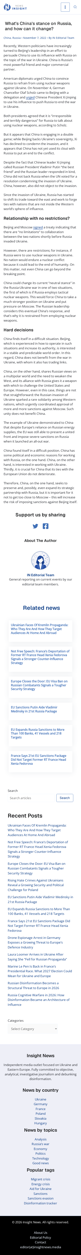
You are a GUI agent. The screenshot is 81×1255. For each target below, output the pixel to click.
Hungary (40, 1123)
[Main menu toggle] (65, 7)
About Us (40, 1232)
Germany (40, 1104)
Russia (16, 38)
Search (13, 790)
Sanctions (40, 1193)
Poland (41, 1113)
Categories (16, 1020)
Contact (40, 1242)
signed (38, 227)
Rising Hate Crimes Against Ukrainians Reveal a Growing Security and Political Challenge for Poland (36, 885)
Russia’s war (40, 1144)
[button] (75, 7)
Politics (40, 1153)
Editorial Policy (40, 1237)
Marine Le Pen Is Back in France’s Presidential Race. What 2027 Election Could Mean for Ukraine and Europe (40, 971)
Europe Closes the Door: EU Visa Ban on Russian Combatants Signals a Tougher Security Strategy (39, 685)
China (7, 38)
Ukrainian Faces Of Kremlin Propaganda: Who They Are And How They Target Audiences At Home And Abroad (39, 629)
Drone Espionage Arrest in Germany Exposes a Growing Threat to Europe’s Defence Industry (35, 942)
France (41, 1109)
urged (30, 97)
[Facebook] (45, 526)
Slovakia (40, 1118)
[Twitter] (35, 526)
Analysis (41, 1139)
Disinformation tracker (40, 1203)
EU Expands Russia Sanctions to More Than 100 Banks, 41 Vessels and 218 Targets (37, 734)
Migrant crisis (40, 1179)
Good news (40, 1163)
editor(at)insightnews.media (40, 1247)
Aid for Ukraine (41, 1189)
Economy (40, 1149)
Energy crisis (40, 1184)
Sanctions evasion (40, 1198)
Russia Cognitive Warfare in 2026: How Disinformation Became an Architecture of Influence (39, 1000)
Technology (40, 1158)
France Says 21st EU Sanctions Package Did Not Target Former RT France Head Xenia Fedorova (38, 760)
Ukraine (40, 1099)
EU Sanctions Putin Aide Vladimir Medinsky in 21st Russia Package (34, 709)
